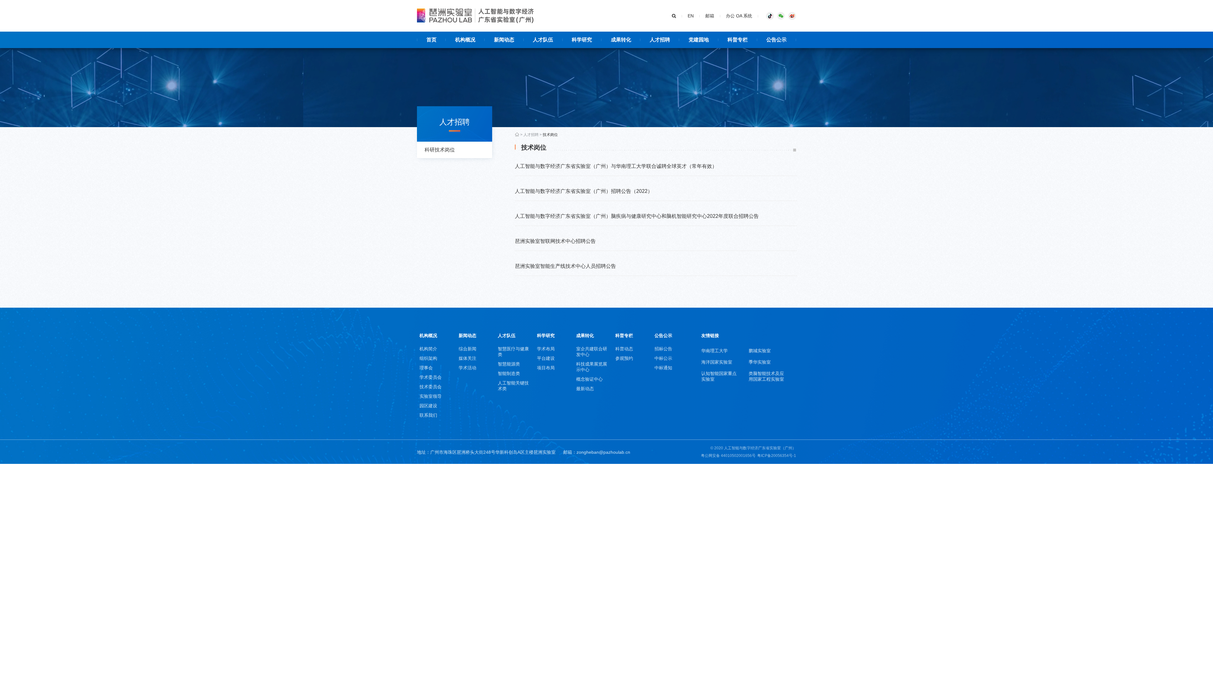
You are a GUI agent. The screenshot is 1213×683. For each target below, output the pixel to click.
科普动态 (624, 348)
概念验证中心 (589, 379)
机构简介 (428, 348)
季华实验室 (760, 362)
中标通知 (663, 367)
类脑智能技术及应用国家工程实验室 (766, 376)
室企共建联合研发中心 (591, 351)
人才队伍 (507, 335)
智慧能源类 (509, 363)
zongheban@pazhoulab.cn (603, 452)
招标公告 (663, 348)
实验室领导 (430, 396)
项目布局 (546, 367)
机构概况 (428, 335)
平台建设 (546, 358)
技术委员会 (430, 386)
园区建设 (428, 405)
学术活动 (467, 367)
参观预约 (624, 358)
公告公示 (663, 335)
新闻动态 (467, 335)
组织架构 (428, 358)
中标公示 (663, 358)
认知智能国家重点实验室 (719, 376)
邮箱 (709, 15)
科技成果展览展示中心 (591, 366)
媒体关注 (467, 358)
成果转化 (585, 335)
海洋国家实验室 (716, 362)
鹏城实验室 (760, 350)
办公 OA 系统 (739, 15)
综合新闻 (467, 348)
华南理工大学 (714, 350)
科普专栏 (624, 335)
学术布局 (546, 348)
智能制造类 (509, 373)
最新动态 (585, 388)
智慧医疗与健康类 (513, 351)
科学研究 (546, 335)
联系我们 (428, 415)
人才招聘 (531, 134)
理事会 (426, 367)
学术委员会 (430, 377)
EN (691, 15)
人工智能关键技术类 (513, 385)
